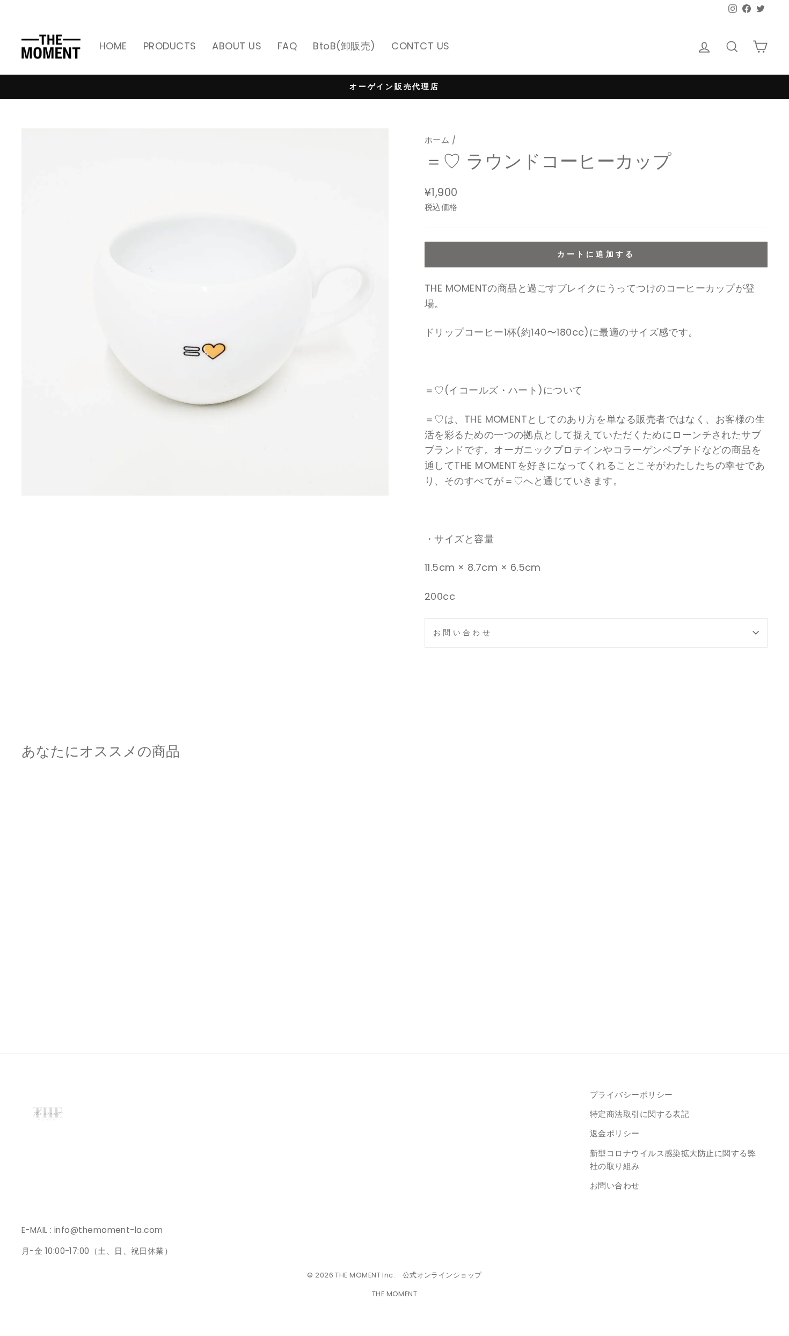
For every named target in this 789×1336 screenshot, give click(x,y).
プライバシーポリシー (631, 1094)
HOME (113, 46)
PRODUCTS (169, 46)
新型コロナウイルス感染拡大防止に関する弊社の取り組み (673, 1160)
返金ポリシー (615, 1133)
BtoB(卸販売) (344, 46)
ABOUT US (236, 46)
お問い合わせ (462, 632)
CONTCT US (420, 46)
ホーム (437, 140)
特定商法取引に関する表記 (639, 1114)
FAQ (287, 46)
